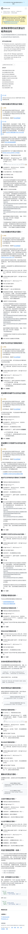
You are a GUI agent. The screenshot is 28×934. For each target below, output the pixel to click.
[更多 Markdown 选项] (14, 65)
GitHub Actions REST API (7, 257)
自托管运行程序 (6, 12)
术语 (12, 927)
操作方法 (13, 11)
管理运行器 (19, 11)
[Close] (24, 2)
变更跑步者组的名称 (8, 595)
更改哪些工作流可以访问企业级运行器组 (13, 473)
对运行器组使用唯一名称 (10, 850)
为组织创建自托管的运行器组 (11, 104)
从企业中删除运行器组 (8, 821)
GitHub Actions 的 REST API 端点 (11, 152)
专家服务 (3, 928)
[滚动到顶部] (25, 931)
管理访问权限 (14, 12)
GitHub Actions (6, 11)
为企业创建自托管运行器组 (11, 232)
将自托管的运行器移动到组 (11, 688)
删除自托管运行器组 (8, 774)
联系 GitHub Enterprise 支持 (11, 23)
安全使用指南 (17, 118)
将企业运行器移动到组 (8, 742)
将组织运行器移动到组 (8, 710)
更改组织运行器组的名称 (8, 608)
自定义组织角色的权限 (10, 142)
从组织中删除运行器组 (8, 799)
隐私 (15, 927)
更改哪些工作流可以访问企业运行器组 (12, 534)
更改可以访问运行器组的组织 (11, 343)
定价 (21, 927)
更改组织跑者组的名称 (8, 601)
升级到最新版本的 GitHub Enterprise (11, 21)
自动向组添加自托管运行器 (11, 662)
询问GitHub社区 (5, 917)
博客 (7, 928)
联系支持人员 (5, 919)
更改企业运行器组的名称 (9, 603)
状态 (18, 927)
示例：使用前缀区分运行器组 (10, 877)
